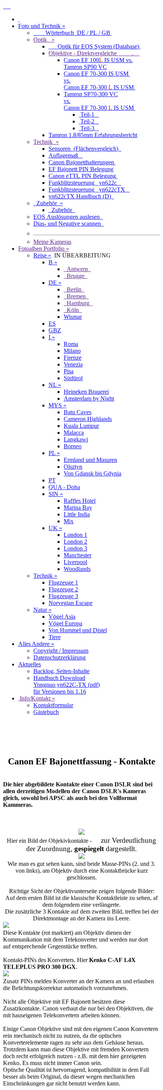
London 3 (75, 548)
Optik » (44, 39)
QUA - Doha (64, 487)
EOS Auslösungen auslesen (68, 217)
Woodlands (77, 569)
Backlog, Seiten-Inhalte (61, 671)
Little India (77, 514)
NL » (55, 385)
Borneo (73, 446)
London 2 (75, 541)
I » (52, 337)
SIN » (56, 494)
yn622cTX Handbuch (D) (81, 196)
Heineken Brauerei (86, 391)
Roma (71, 344)
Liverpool (75, 562)
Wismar (73, 316)
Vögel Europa (65, 623)
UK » (55, 528)
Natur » (42, 610)
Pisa (69, 371)
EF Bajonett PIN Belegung (81, 169)
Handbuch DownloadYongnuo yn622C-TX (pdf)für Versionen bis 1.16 (66, 685)
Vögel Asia (62, 616)
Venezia (73, 364)
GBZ (55, 330)
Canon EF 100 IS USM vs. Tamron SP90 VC (98, 63)
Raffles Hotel (80, 500)
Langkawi (76, 439)
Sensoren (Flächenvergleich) (85, 148)
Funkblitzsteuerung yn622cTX (89, 189)
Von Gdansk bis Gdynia (92, 473)
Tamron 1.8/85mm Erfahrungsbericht (93, 135)
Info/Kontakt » (36, 698)
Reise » (42, 255)
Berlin (74, 289)
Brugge (76, 276)
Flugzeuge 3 (63, 596)
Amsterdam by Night (89, 398)
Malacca (74, 432)
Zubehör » (48, 203)
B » (53, 262)
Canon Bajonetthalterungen (82, 162)
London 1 (75, 535)
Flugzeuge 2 (63, 589)
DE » (55, 282)
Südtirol (73, 378)
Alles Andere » (36, 644)
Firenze (73, 357)
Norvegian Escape (70, 603)
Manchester (77, 555)
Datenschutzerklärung (59, 657)
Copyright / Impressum (60, 650)
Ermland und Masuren (90, 460)
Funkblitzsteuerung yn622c (85, 182)
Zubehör (62, 210)
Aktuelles (29, 664)
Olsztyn (73, 466)
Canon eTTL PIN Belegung (83, 176)
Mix (69, 521)
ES (52, 323)
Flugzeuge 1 (63, 582)
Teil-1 (89, 114)
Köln (73, 310)
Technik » (46, 142)
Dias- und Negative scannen (68, 223)
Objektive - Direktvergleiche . (94, 53)
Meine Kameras (52, 242)
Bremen (76, 296)
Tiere (55, 637)
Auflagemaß (66, 155)
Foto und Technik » (41, 26)
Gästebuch (46, 712)
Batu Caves (77, 412)
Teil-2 (89, 121)
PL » (54, 453)
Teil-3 (89, 128)
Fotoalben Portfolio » (43, 248)
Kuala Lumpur (81, 426)
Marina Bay (78, 507)
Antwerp (77, 269)
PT (52, 480)
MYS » (57, 405)
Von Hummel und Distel (78, 630)
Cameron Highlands (88, 419)
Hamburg (78, 303)
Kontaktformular (53, 705)
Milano (72, 351)
